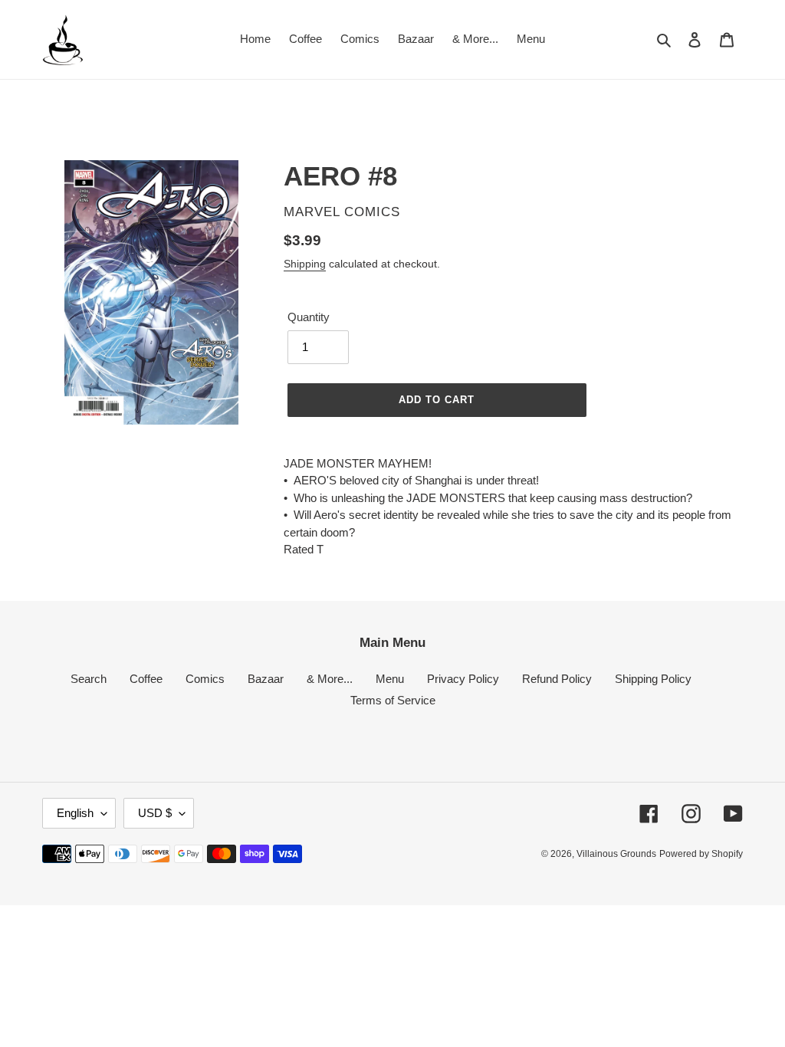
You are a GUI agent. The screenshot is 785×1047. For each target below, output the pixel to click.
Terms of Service (392, 700)
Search (89, 678)
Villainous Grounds (616, 853)
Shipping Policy (653, 678)
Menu (390, 678)
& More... (330, 678)
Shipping (305, 264)
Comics (205, 678)
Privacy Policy (463, 678)
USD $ (155, 812)
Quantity (308, 316)
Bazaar (266, 678)
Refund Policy (557, 678)
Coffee (146, 678)
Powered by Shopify (701, 853)
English (75, 812)
